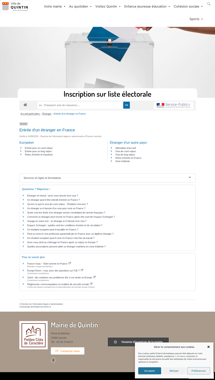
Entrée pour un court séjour (39, 148)
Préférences (199, 370)
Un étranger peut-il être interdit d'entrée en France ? (53, 199)
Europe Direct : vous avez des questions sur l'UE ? (53, 270)
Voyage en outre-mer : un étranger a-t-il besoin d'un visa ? (56, 221)
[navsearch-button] (209, 4)
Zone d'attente (122, 161)
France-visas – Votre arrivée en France (47, 263)
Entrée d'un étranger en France (70, 113)
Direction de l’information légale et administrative (42, 304)
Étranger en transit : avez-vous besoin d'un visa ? (52, 195)
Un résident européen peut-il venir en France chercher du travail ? (60, 238)
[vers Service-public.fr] (173, 105)
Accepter (149, 370)
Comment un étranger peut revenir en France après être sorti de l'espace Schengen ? (71, 216)
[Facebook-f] (53, 360)
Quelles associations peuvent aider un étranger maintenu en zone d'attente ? (66, 246)
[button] (208, 346)
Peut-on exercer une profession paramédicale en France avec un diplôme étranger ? (70, 233)
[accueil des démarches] (25, 104)
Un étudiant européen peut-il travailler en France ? (52, 229)
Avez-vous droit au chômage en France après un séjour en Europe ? (62, 242)
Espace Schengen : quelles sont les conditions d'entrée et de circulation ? (64, 225)
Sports (194, 19)
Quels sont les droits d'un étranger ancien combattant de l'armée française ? (66, 212)
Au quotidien (78, 6)
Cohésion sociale (186, 6)
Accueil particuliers (30, 113)
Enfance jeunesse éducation (145, 6)
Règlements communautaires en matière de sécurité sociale (58, 284)
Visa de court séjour (125, 151)
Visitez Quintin (106, 6)
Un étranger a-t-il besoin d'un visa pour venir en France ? (56, 208)
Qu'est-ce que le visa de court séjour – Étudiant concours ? (57, 204)
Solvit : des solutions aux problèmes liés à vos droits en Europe (60, 277)
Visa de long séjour (125, 154)
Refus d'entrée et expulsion (39, 154)
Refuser (174, 370)
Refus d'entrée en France (128, 158)
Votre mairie (53, 6)
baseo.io (47, 307)
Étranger (47, 113)
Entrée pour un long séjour (38, 151)
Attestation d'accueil (125, 148)
